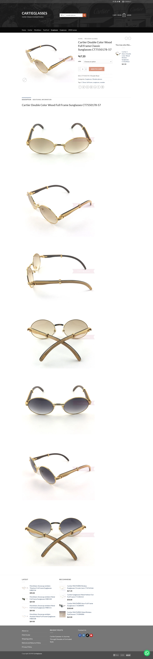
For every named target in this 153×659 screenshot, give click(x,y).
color (79, 61)
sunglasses (96, 82)
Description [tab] (26, 99)
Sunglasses (54, 30)
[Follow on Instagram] (115, 1)
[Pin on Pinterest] (91, 87)
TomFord (46, 30)
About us (25, 631)
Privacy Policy (27, 647)
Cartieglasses (34, 13)
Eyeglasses (63, 30)
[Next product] (126, 38)
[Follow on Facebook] (113, 1)
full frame (89, 82)
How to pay (26, 635)
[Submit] (84, 15)
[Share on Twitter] (83, 87)
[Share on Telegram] (102, 87)
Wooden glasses (91, 39)
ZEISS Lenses (72, 30)
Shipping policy (27, 639)
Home (24, 30)
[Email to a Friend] (87, 87)
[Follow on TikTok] (117, 1)
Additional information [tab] (42, 99)
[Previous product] (129, 38)
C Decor (83, 82)
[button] (119, 15)
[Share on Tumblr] (98, 87)
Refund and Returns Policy (31, 643)
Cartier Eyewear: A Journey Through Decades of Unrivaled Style (61, 639)
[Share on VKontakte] (95, 87)
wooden (102, 82)
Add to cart (96, 69)
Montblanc (37, 30)
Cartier (30, 30)
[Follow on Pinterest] (119, 1)
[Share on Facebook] (80, 87)
